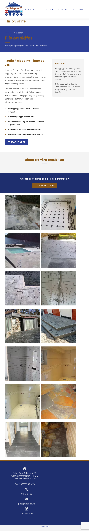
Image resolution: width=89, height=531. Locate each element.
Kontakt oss (66, 9)
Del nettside (27, 513)
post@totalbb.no (26, 503)
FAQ (81, 9)
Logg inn (45, 526)
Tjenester (46, 10)
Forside (30, 9)
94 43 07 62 (26, 493)
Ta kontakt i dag (44, 185)
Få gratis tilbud (16, 142)
